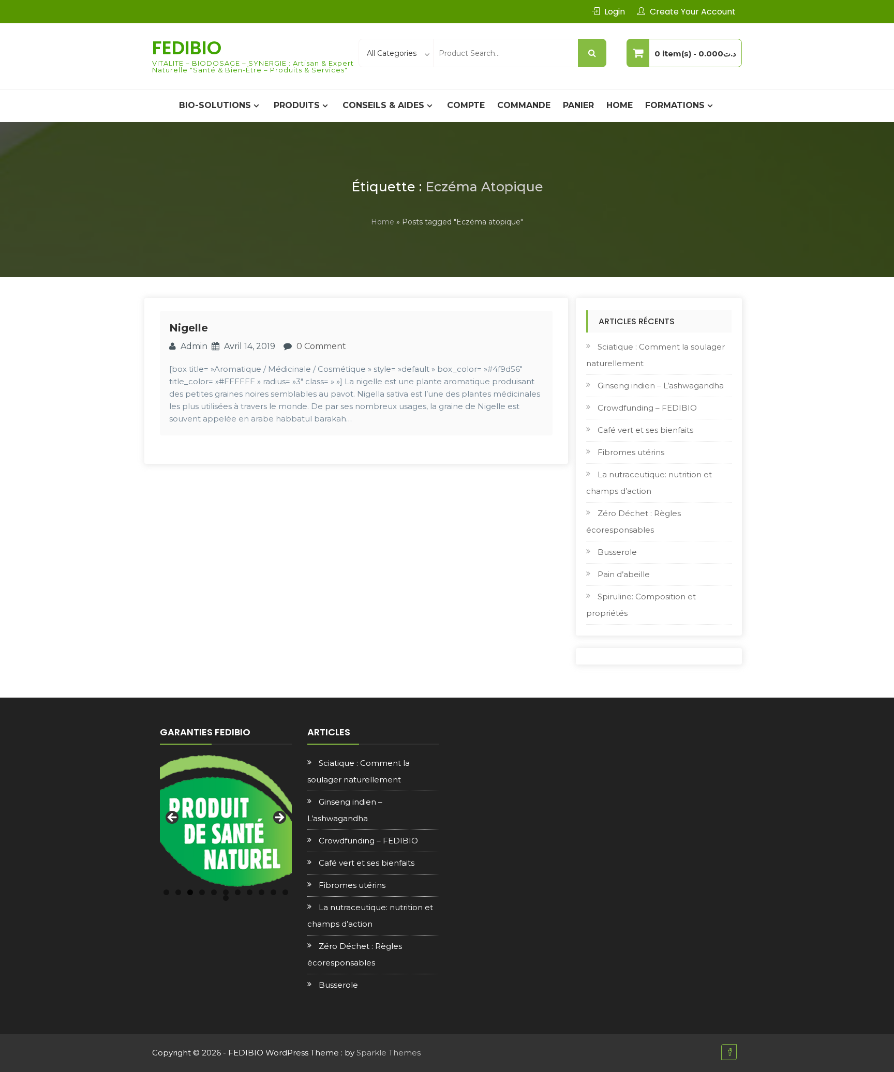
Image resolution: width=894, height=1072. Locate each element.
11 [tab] (285, 892)
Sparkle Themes (388, 1053)
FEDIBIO (186, 48)
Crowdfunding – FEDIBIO (647, 408)
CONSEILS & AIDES (383, 105)
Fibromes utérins (631, 452)
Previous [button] (173, 818)
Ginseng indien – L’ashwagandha (661, 385)
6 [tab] (226, 892)
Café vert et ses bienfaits (645, 430)
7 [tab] (238, 892)
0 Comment (321, 346)
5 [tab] (214, 892)
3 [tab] (190, 892)
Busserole (617, 552)
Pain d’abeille (624, 574)
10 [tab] (273, 892)
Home (619, 105)
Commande (523, 105)
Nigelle (188, 328)
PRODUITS (297, 105)
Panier (578, 105)
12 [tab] (226, 898)
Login (614, 12)
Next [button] (279, 818)
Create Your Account (693, 12)
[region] (226, 821)
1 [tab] (166, 892)
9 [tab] (261, 892)
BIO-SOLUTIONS (215, 105)
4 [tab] (202, 892)
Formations (675, 105)
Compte (466, 105)
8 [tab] (249, 892)
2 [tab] (178, 892)
